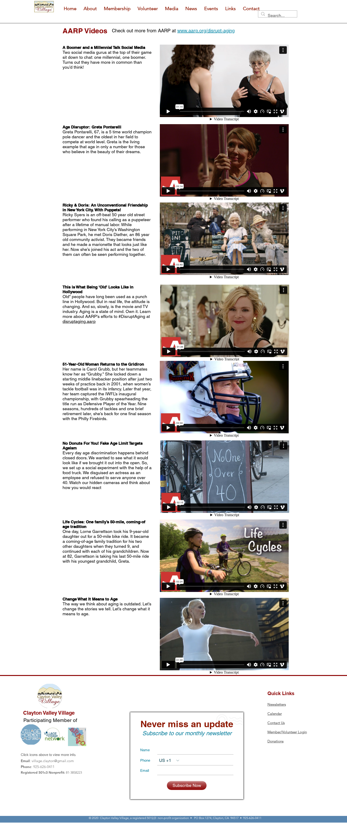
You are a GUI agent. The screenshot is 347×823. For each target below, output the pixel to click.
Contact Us (276, 723)
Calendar (274, 713)
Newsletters (276, 704)
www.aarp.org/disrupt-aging (206, 31)
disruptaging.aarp (79, 321)
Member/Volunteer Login (287, 732)
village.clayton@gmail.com (53, 761)
